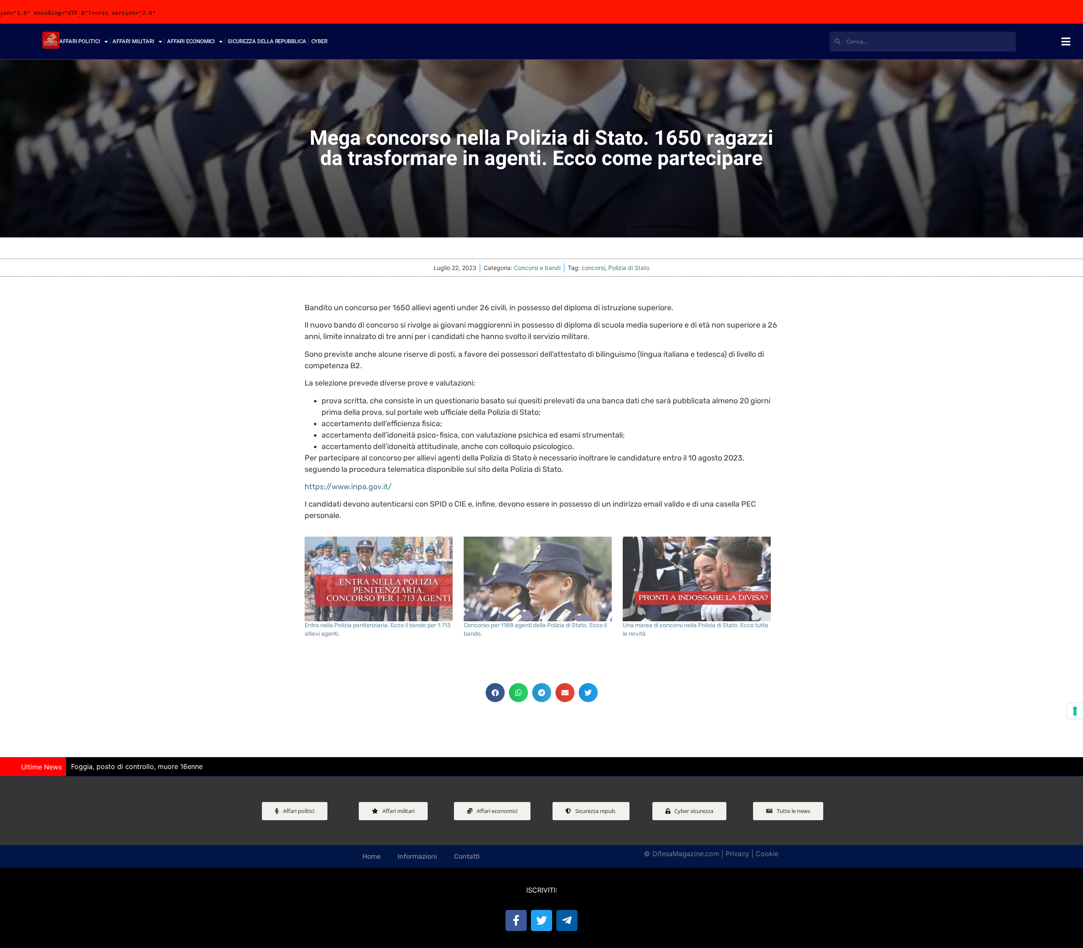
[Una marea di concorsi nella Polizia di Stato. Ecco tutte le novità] (698, 579)
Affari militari (133, 41)
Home (372, 856)
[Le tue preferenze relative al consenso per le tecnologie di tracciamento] (1075, 711)
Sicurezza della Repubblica (267, 41)
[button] (495, 692)
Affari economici (191, 41)
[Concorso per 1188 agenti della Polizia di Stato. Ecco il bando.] (539, 579)
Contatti (467, 856)
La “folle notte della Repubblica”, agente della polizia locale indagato (344, 766)
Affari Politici (79, 41)
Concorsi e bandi (537, 267)
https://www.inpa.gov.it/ (348, 486)
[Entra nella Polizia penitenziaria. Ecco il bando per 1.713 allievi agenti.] (380, 579)
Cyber (319, 41)
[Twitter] (541, 920)
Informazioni (417, 856)
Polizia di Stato (628, 267)
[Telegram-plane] (566, 920)
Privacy (737, 853)
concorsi (593, 267)
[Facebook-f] (516, 920)
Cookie (767, 853)
